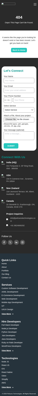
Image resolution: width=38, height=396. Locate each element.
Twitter (10, 242)
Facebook (4, 242)
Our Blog (5, 274)
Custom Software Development (15, 288)
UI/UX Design (7, 309)
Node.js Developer (9, 328)
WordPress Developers (11, 346)
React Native (7, 372)
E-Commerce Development (13, 295)
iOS (3, 369)
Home (4, 264)
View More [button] (6, 314)
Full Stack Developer (10, 325)
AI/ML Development (10, 292)
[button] (8, 4)
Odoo (4, 376)
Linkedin (16, 242)
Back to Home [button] (19, 50)
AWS (4, 383)
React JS (5, 365)
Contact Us (6, 278)
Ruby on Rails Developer (12, 343)
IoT (3, 306)
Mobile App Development (12, 302)
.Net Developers (8, 336)
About (4, 267)
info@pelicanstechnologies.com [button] (22, 219)
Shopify (5, 379)
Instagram (22, 242)
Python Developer (9, 332)
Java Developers (9, 339)
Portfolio (5, 271)
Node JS (5, 362)
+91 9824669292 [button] (17, 225)
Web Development (9, 299)
